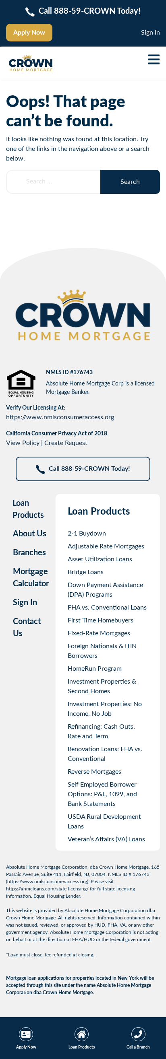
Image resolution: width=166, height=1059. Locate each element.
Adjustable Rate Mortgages (106, 546)
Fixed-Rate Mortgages (99, 633)
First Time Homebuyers (100, 620)
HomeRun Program (95, 668)
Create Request (65, 443)
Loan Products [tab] (28, 509)
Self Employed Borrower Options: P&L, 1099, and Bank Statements (102, 794)
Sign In (150, 32)
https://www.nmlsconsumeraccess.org (60, 417)
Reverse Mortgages (94, 771)
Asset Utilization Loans (100, 559)
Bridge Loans (86, 572)
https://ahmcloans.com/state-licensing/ (47, 888)
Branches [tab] (29, 553)
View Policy (22, 443)
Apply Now (29, 32)
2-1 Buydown (87, 533)
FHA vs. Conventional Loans (107, 607)
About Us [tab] (29, 534)
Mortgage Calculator (31, 578)
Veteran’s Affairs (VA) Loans (106, 839)
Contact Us (27, 628)
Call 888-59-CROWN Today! (89, 469)
